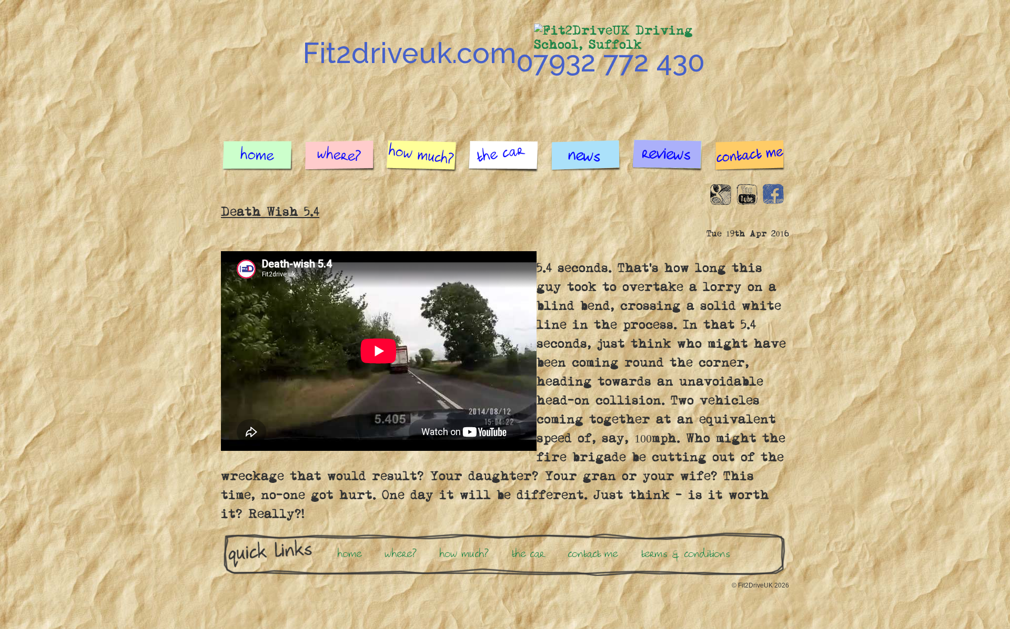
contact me (593, 554)
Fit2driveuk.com (409, 53)
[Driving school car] (504, 160)
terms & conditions (686, 554)
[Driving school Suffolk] (258, 160)
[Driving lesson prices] (422, 160)
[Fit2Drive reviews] (668, 160)
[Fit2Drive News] (586, 160)
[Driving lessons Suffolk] (340, 160)
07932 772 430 (610, 61)
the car (528, 554)
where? (401, 554)
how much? (464, 554)
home (350, 554)
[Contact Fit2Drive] (750, 160)
